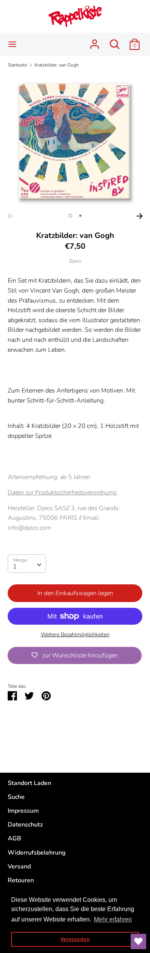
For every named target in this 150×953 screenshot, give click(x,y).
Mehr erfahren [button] (113, 919)
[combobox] (27, 563)
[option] (75, 142)
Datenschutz (25, 824)
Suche (16, 797)
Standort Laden (29, 783)
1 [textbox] (15, 566)
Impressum (23, 811)
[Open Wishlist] (138, 941)
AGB (14, 838)
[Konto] (94, 41)
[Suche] (114, 41)
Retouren (21, 880)
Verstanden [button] (75, 939)
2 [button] (80, 216)
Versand (19, 866)
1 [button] (70, 216)
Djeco (75, 261)
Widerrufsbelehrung (37, 852)
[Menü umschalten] (12, 44)
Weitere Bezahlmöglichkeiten (75, 634)
